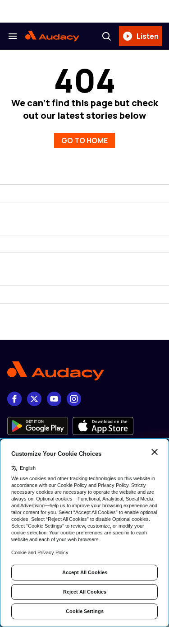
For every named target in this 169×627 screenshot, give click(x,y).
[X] (34, 399)
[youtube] (54, 399)
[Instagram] (74, 399)
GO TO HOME (84, 140)
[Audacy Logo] (52, 36)
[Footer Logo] (84, 371)
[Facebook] (14, 399)
